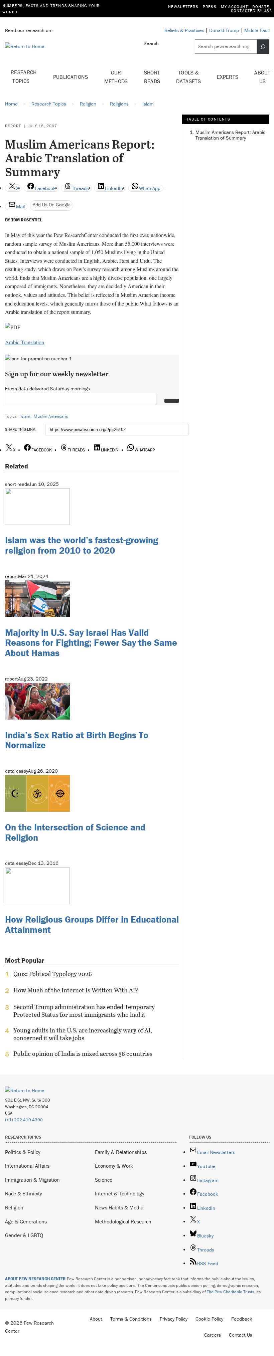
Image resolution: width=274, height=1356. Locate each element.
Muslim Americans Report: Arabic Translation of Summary (230, 135)
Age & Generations (26, 1221)
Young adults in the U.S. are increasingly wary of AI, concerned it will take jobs (82, 1034)
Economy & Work (114, 1165)
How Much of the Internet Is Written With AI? (75, 990)
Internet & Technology (119, 1193)
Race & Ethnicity (23, 1193)
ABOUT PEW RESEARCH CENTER (35, 1279)
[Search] (263, 46)
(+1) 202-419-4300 (24, 1120)
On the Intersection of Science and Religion (75, 832)
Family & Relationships (121, 1152)
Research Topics (24, 76)
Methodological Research (123, 1221)
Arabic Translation (24, 342)
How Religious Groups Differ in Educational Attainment (92, 924)
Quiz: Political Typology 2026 (52, 974)
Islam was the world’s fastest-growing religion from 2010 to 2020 (81, 545)
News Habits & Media (119, 1207)
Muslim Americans (51, 416)
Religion (14, 1207)
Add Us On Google (52, 204)
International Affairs (27, 1165)
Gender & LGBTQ (24, 1235)
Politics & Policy (22, 1152)
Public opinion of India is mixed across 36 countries (82, 1054)
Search (151, 43)
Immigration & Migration (32, 1179)
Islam (25, 416)
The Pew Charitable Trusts (230, 1292)
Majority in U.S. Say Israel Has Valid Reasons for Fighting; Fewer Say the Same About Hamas (91, 643)
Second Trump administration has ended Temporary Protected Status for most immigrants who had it (84, 1010)
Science (103, 1179)
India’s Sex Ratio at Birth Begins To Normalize (76, 740)
